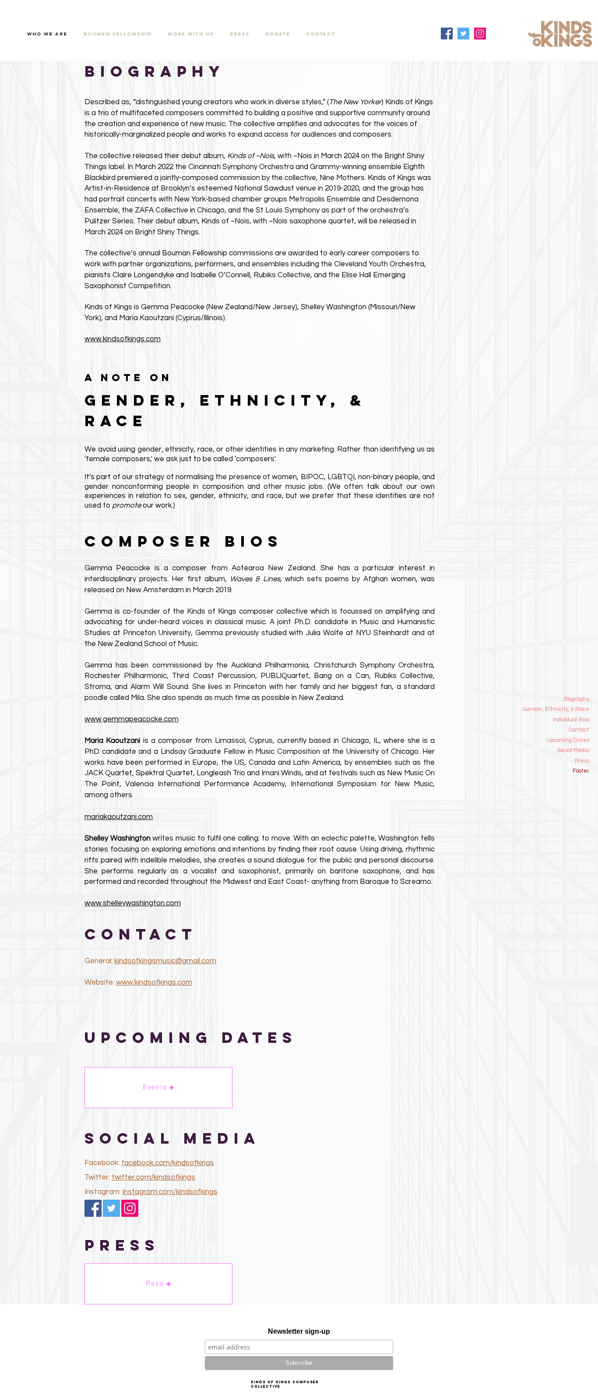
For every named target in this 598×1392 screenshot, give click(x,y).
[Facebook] (447, 33)
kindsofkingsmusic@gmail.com (165, 961)
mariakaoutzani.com (118, 817)
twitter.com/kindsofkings (153, 1177)
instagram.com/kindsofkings (170, 1192)
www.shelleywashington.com (132, 903)
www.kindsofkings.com (122, 339)
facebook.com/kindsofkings (167, 1163)
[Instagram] (480, 33)
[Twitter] (463, 33)
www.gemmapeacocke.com (131, 719)
